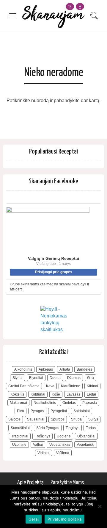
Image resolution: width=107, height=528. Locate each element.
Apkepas (46, 369)
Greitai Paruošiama (24, 386)
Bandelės (84, 369)
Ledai (91, 394)
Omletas (69, 403)
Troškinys (42, 436)
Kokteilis (17, 394)
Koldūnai (38, 394)
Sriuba (76, 419)
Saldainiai (81, 411)
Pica (20, 411)
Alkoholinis (23, 369)
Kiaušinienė (70, 386)
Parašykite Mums (67, 483)
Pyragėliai (59, 411)
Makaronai (18, 403)
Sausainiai (35, 419)
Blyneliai (36, 378)
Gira (90, 378)
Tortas (91, 428)
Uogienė (64, 436)
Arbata (64, 369)
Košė (56, 394)
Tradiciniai (19, 436)
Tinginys (72, 428)
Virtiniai (43, 453)
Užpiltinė (19, 444)
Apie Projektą (30, 483)
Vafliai (38, 444)
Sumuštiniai (20, 428)
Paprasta (89, 403)
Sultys (93, 419)
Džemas (74, 378)
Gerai (34, 519)
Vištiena (62, 453)
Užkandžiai (86, 436)
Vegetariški (86, 444)
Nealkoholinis (45, 403)
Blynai (17, 378)
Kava (50, 386)
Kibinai (92, 386)
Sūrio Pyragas (47, 428)
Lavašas (73, 394)
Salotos (14, 419)
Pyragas (37, 411)
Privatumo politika (65, 519)
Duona (55, 378)
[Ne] (100, 506)
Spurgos (57, 419)
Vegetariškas (59, 444)
